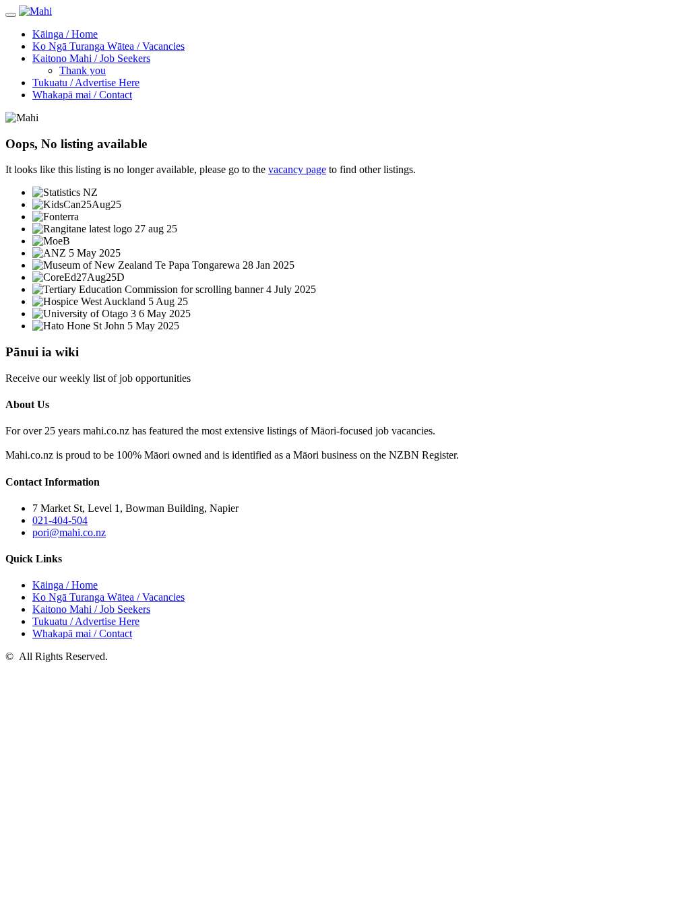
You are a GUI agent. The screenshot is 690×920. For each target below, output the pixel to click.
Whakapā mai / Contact (82, 94)
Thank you (82, 70)
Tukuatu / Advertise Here (85, 82)
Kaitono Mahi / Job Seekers (91, 58)
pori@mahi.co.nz (69, 532)
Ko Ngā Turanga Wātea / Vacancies (108, 46)
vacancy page (297, 169)
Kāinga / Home (65, 34)
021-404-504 (60, 520)
